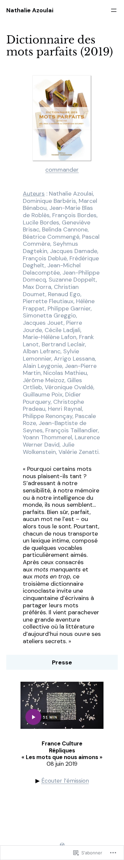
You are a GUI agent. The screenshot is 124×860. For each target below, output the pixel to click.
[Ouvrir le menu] (114, 10)
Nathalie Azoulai (29, 10)
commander (62, 170)
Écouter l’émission (65, 780)
